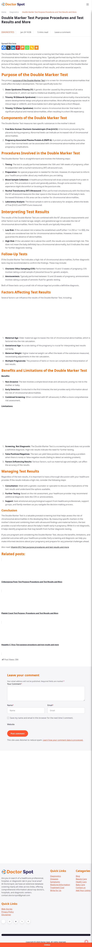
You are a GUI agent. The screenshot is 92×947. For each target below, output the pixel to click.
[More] (36, 48)
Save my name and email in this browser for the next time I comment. (41, 718)
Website (10, 724)
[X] (8, 48)
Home (3, 12)
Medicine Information (60, 884)
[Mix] (22, 48)
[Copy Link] (32, 48)
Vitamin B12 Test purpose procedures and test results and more (40, 547)
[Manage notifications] (86, 942)
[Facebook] (4, 48)
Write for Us (55, 890)
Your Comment (14, 684)
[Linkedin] (13, 48)
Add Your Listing (83, 890)
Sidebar (47, 945)
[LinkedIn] (16, 921)
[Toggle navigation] (88, 4)
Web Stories (6, 909)
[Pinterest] (18, 48)
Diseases (54, 879)
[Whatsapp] (27, 48)
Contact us (81, 887)
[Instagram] (10, 921)
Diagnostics (14, 12)
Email (50, 705)
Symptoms (55, 882)
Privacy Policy (7, 912)
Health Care (81, 882)
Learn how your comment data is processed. (63, 740)
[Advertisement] (46, 318)
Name (10, 705)
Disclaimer (6, 914)
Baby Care (80, 884)
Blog (78, 876)
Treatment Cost (57, 887)
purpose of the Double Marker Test (29, 80)
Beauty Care (81, 879)
